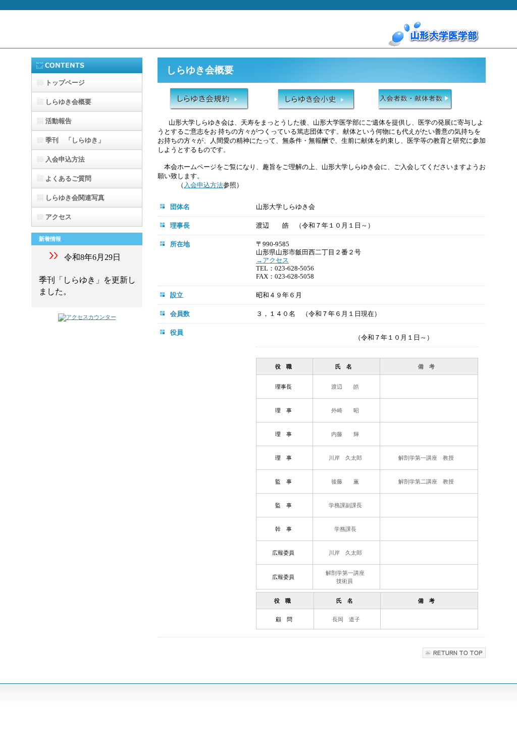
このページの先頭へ (454, 653)
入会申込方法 (203, 185)
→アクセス (272, 260)
